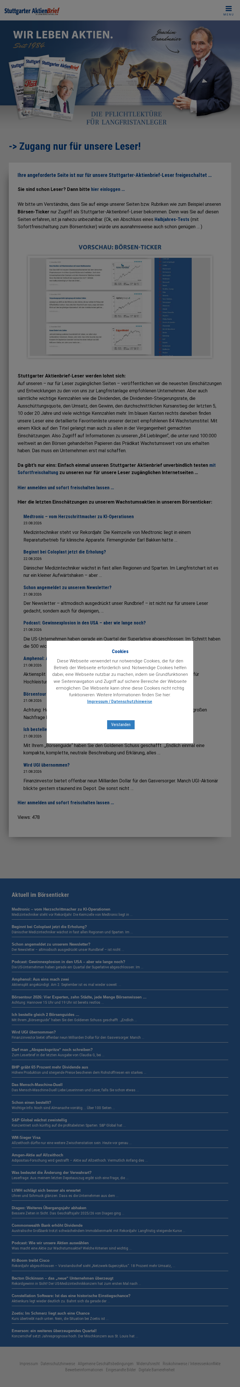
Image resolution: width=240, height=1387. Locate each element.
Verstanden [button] (121, 724)
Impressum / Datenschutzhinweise (119, 701)
